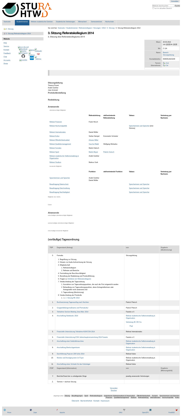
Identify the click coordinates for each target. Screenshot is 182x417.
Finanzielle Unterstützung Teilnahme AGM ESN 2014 (76, 332)
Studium (133, 397)
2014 (103, 28)
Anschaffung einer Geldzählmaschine (70, 341)
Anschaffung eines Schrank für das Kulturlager (73, 364)
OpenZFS (145, 412)
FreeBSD (172, 412)
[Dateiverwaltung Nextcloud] (32, 59)
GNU (120, 412)
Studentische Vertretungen (65, 22)
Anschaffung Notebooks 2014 (67, 316)
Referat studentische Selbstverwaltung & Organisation (140, 317)
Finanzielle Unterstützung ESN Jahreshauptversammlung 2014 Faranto (82, 337)
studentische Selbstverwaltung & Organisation (119, 396)
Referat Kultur (54, 136)
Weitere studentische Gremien (42, 22)
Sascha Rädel (94, 144)
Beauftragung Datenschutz (59, 184)
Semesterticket (96, 22)
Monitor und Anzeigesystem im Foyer (70, 358)
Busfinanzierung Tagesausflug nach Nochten (73, 302)
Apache (62, 412)
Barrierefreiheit (86, 401)
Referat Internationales (58, 132)
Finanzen (109, 397)
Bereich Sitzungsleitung (168, 54)
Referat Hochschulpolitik (58, 126)
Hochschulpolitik (167, 397)
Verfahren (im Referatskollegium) (79, 279)
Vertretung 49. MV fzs (134, 322)
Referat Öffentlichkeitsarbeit (60, 140)
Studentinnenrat (22, 22)
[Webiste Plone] (32, 50)
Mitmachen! (82, 22)
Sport (86, 396)
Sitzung (67, 396)
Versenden (113, 388)
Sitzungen (97, 28)
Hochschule (109, 22)
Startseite (7, 22)
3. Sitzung (110, 28)
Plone (9, 412)
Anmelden (174, 1)
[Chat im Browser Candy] (38, 55)
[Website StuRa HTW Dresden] (27, 10)
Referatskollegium (85, 28)
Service (6, 46)
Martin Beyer (93, 152)
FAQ (5, 43)
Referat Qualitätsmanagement (60, 144)
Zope (35, 412)
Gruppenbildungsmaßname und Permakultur (72, 308)
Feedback (7, 53)
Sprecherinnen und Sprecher (139, 126)
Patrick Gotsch (108, 152)
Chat (5, 57)
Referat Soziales (55, 148)
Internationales (155, 397)
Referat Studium (55, 162)
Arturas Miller (93, 140)
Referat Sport (54, 152)
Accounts (7, 60)
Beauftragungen (77, 396)
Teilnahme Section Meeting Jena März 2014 (72, 312)
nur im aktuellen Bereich (163, 8)
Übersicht (75, 401)
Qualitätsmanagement (121, 397)
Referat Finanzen (56, 122)
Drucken (114, 390)
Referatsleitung (143, 397)
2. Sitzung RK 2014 (72, 298)
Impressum (105, 401)
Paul (131, 326)
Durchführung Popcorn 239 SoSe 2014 (70, 354)
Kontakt (6, 50)
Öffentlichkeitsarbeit (143, 396)
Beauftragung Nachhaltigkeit (60, 192)
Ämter (6, 63)
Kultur (177, 397)
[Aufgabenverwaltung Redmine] (38, 59)
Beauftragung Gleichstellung (60, 188)
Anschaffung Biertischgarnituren (68, 347)
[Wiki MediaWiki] (38, 51)
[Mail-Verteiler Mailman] (32, 55)
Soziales (155, 396)
